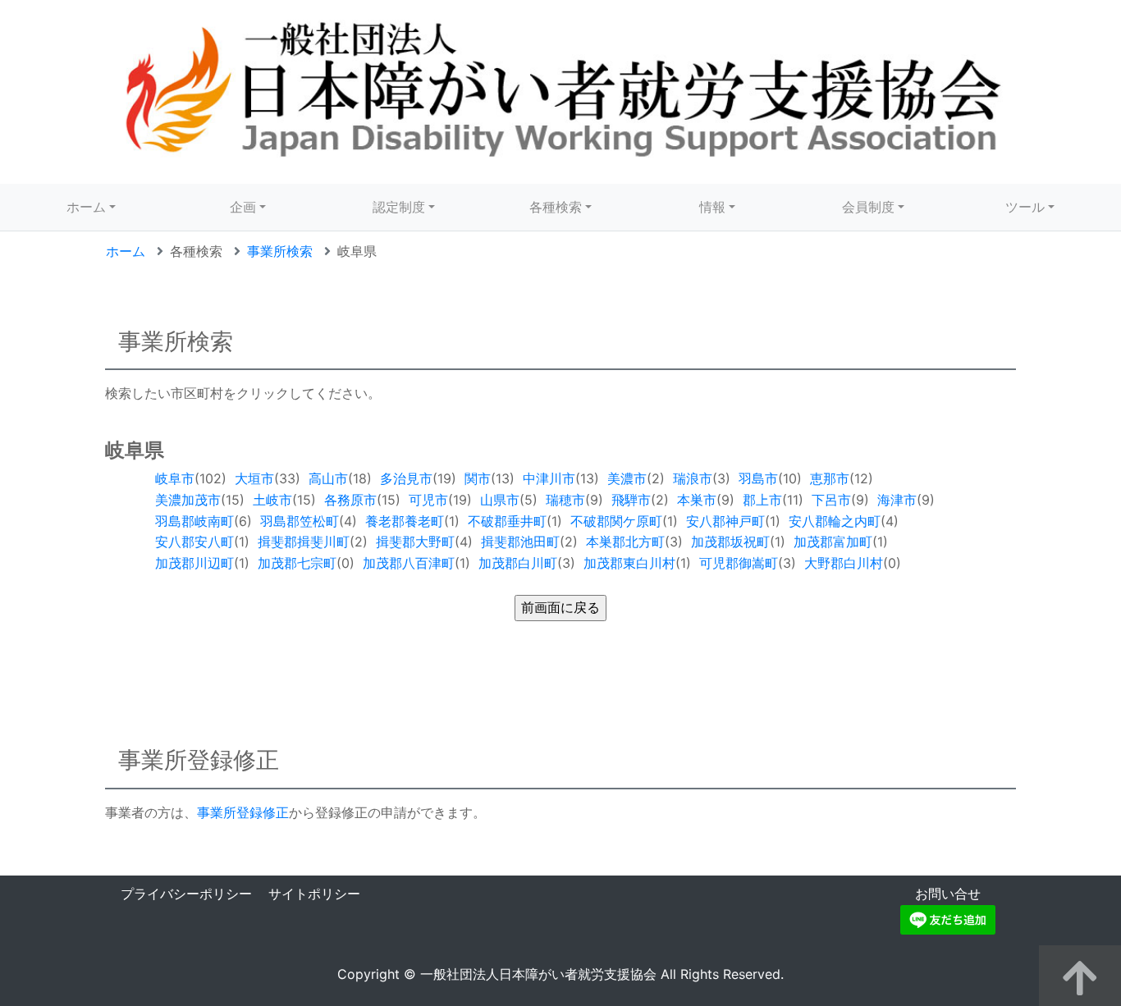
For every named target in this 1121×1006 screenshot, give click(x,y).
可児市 (428, 500)
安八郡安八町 (194, 541)
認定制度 (399, 207)
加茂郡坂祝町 (730, 541)
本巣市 (696, 500)
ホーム (86, 207)
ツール (1025, 207)
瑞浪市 (692, 478)
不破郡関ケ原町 (616, 521)
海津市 (897, 500)
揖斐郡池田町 (520, 541)
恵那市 (829, 478)
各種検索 (555, 207)
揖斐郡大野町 (415, 541)
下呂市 (831, 500)
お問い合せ (948, 893)
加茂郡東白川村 (629, 563)
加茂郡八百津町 (409, 563)
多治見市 (406, 478)
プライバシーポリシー (186, 893)
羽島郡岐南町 (194, 521)
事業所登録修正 (243, 812)
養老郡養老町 (404, 521)
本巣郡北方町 (625, 541)
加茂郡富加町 (833, 541)
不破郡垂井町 (507, 521)
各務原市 (350, 500)
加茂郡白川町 (517, 563)
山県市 (499, 500)
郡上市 (762, 500)
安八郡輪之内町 (835, 521)
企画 (243, 207)
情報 (712, 207)
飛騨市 (631, 500)
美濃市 (627, 478)
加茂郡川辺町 (194, 563)
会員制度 (868, 207)
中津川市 (549, 478)
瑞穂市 (565, 500)
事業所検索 (280, 251)
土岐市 (272, 500)
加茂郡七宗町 (297, 563)
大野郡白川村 (843, 563)
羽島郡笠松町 (299, 521)
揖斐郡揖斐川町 (304, 541)
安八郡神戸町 (725, 521)
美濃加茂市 (188, 500)
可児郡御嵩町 (738, 563)
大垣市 (254, 478)
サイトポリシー (314, 893)
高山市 (328, 478)
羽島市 (758, 478)
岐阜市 (174, 478)
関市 (477, 478)
